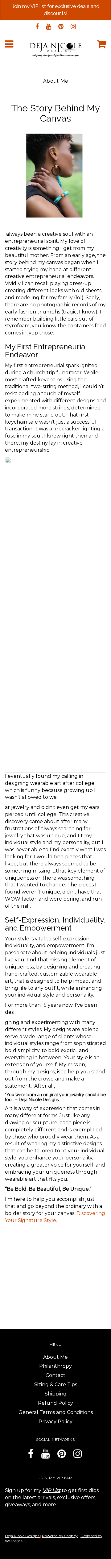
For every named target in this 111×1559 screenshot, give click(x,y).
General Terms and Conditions (55, 1412)
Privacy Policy (55, 1421)
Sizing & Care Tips (55, 1384)
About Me (55, 1357)
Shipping (56, 1394)
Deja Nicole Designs (22, 1535)
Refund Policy (55, 1403)
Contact (55, 1375)
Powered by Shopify (60, 1535)
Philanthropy (55, 1366)
